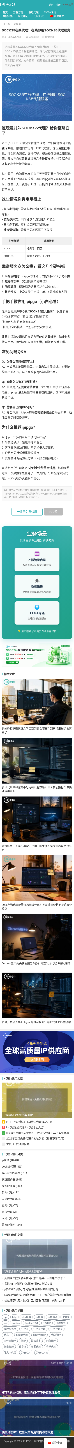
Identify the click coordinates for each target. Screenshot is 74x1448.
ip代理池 (52, 1317)
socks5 (16, 1323)
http (14, 1317)
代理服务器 (8, 1179)
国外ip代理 (8, 1198)
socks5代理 (9, 1166)
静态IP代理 (8, 1224)
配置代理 (36, 1346)
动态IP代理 (8, 1185)
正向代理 (7, 1205)
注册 (58, 4)
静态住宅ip (42, 1352)
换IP (23, 1340)
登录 (51, 4)
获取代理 (34, 12)
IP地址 (66, 1317)
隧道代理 (51, 1346)
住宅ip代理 (39, 1328)
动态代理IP (39, 1334)
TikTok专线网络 (11, 1173)
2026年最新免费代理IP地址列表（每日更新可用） (36, 1138)
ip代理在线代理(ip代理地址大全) (25, 1127)
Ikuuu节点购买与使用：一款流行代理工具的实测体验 (37, 1132)
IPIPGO (7, 4)
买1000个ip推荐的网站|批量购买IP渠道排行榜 (31, 1289)
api (5, 1317)
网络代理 (7, 1218)
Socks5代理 (31, 1323)
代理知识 (39, 16)
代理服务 (61, 1323)
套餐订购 (18, 12)
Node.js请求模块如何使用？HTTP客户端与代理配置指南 (37, 1294)
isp (5, 1323)
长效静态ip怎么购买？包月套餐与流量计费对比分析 (35, 1300)
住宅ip (24, 1328)
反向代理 (7, 1192)
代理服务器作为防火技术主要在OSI (23, 1271)
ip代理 (17, 24)
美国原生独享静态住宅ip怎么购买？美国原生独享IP (34, 1278)
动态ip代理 (22, 1334)
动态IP (7, 1334)
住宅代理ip (56, 1328)
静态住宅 (26, 1352)
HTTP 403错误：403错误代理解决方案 (29, 1121)
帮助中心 (23, 16)
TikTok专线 (50, 12)
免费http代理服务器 (17, 1144)
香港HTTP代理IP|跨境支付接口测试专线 (28, 1283)
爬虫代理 (7, 1211)
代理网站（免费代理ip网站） (20, 1115)
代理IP (47, 1323)
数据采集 (8, 16)
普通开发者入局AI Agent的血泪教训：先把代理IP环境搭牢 (36, 1022)
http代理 (26, 1317)
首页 (5, 12)
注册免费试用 (28, 511)
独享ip (22, 1346)
